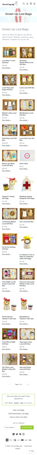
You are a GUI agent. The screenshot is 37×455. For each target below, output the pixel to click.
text (22, 403)
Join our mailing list (18, 423)
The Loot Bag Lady (16, 446)
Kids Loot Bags (18, 410)
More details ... (6, 68)
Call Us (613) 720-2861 (18, 417)
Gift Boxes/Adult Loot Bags (18, 414)
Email (16, 403)
